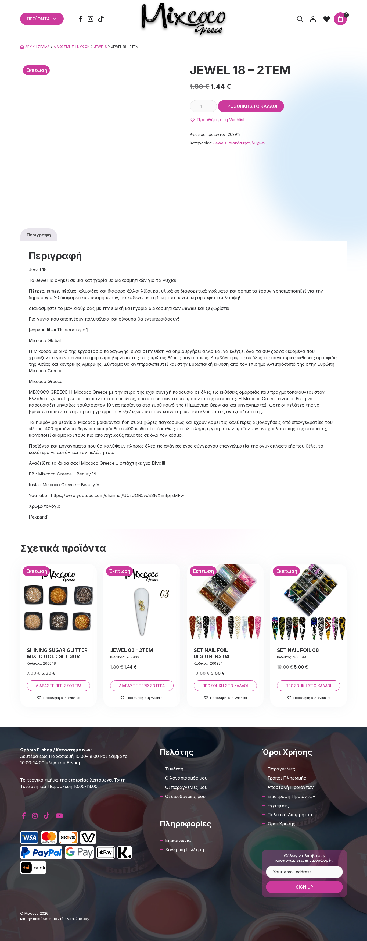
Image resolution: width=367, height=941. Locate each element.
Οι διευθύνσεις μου (185, 796)
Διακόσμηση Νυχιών (72, 47)
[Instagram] (90, 19)
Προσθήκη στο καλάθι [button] (225, 685)
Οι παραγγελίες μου (186, 787)
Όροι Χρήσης (281, 823)
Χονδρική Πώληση (184, 849)
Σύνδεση (174, 769)
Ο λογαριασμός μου (186, 778)
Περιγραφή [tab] (39, 234)
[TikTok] (101, 19)
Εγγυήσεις (278, 805)
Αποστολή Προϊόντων (290, 787)
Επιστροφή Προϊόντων (291, 796)
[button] (217, 119)
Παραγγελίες (281, 769)
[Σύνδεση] (312, 19)
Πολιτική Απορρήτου (289, 814)
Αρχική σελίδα (37, 47)
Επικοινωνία (178, 840)
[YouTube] (59, 816)
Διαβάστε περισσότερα (58, 685)
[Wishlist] (326, 18)
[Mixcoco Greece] (183, 19)
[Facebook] (81, 19)
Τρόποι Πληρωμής (286, 778)
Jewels (100, 47)
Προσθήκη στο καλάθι (251, 106)
